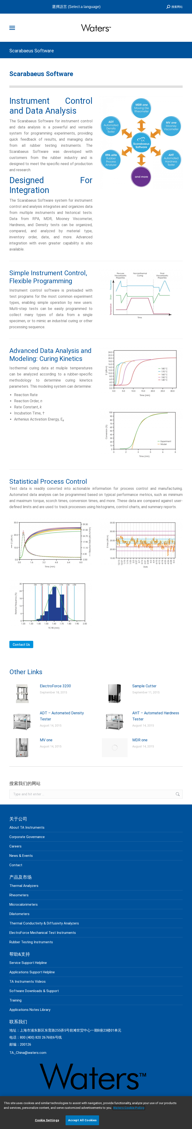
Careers (15, 846)
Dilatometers (19, 914)
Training (15, 1000)
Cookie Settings (47, 1120)
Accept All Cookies (82, 1120)
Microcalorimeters (23, 904)
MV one (46, 740)
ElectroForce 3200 (55, 686)
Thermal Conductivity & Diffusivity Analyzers (44, 923)
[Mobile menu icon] (12, 28)
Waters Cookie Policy (128, 1108)
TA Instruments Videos (27, 981)
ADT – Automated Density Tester (62, 716)
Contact (15, 865)
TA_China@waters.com (27, 1053)
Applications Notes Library (29, 1010)
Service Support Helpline (28, 963)
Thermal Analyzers (23, 886)
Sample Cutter (144, 686)
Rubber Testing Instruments (31, 942)
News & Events (21, 856)
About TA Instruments (26, 827)
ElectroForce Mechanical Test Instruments (42, 933)
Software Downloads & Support (34, 991)
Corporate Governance (27, 837)
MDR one (140, 740)
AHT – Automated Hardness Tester (155, 716)
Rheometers (19, 895)
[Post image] (22, 693)
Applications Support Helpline (32, 972)
